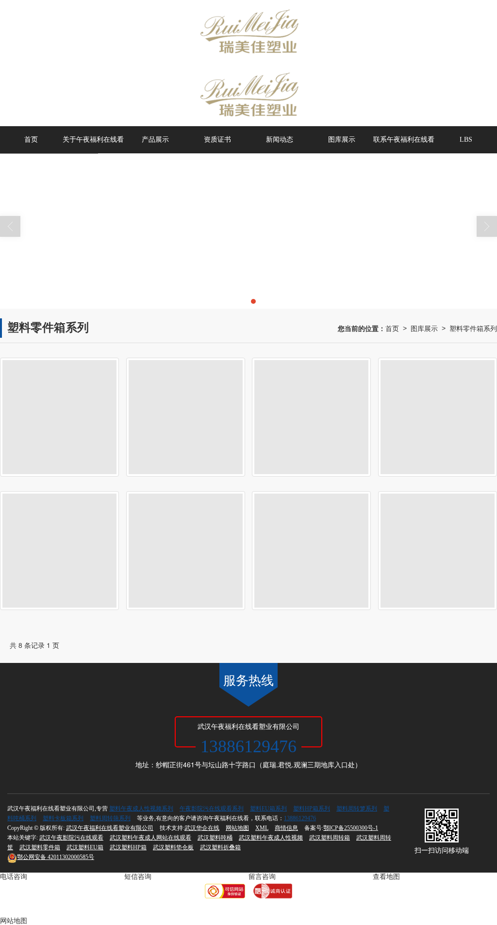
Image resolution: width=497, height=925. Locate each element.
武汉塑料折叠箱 (220, 847)
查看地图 (386, 876)
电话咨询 (13, 876)
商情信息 (286, 828)
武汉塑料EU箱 (84, 847)
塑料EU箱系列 (268, 808)
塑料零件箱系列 (473, 328)
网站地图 (237, 828)
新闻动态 (279, 139)
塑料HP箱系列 (311, 808)
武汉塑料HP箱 (128, 847)
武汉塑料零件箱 (39, 847)
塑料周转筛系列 (110, 818)
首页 (31, 139)
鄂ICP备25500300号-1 (350, 828)
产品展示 (155, 139)
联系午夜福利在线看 (403, 139)
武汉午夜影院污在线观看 (71, 837)
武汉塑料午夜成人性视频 (271, 837)
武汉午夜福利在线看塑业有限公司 (109, 828)
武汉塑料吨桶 (215, 837)
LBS (466, 139)
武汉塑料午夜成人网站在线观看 (150, 837)
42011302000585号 (55, 857)
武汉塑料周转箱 (329, 837)
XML (261, 828)
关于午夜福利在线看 (93, 139)
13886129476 (300, 818)
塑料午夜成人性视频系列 (141, 808)
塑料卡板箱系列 (63, 818)
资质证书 (217, 139)
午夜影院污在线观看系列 (212, 808)
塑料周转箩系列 (356, 808)
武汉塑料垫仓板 (173, 847)
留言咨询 (262, 876)
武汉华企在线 (201, 828)
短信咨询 (137, 876)
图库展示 (341, 139)
